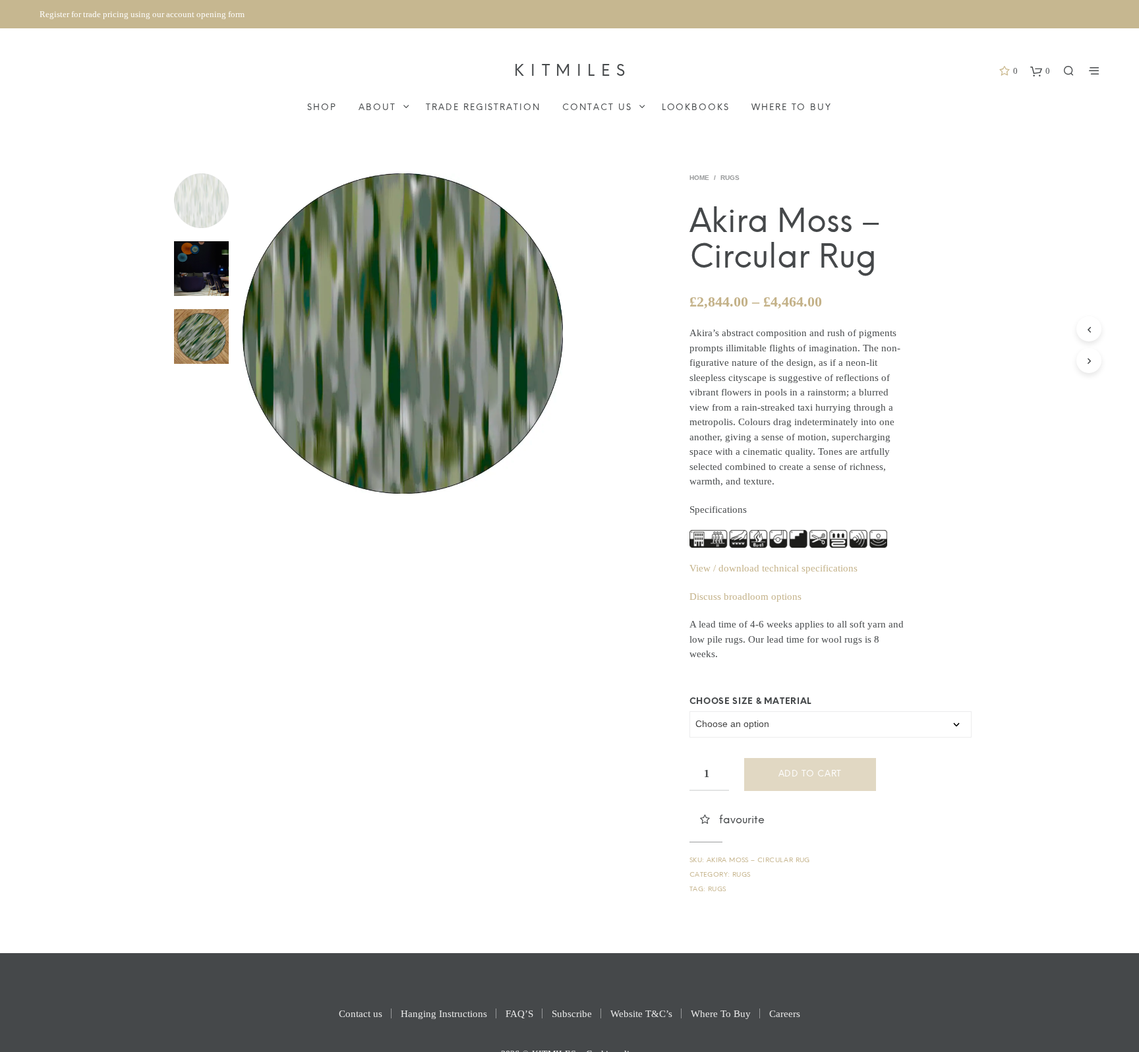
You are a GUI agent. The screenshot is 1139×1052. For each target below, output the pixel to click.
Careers (784, 1013)
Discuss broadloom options (745, 596)
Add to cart (810, 774)
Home (699, 177)
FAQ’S (519, 1013)
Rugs (730, 177)
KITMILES (572, 71)
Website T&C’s (641, 1013)
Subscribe (572, 1013)
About (377, 107)
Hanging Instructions (444, 1013)
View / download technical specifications (773, 568)
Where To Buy (791, 107)
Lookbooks (696, 107)
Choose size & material (750, 701)
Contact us (597, 107)
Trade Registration (483, 107)
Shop (322, 107)
